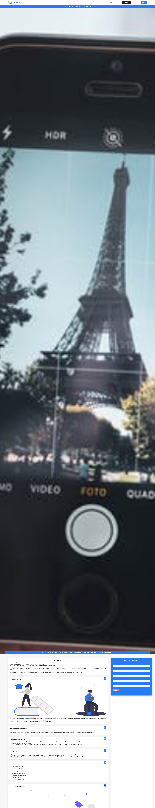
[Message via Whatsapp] (111, 2)
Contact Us (144, 2)
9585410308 (127, 2)
